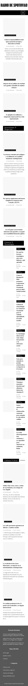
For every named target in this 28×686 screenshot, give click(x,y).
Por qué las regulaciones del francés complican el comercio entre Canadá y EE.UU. (14, 200)
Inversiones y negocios (10, 150)
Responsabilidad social (10, 35)
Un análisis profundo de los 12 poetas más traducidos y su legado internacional (13, 605)
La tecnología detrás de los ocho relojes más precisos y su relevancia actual (20, 339)
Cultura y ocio (8, 481)
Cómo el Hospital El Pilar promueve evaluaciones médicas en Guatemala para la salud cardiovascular (20, 283)
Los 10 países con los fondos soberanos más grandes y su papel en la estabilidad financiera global (14, 231)
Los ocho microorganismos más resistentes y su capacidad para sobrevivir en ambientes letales (21, 440)
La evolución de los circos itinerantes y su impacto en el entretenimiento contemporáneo (12, 565)
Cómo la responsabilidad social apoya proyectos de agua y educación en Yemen (14, 41)
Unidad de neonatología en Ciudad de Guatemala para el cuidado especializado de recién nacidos (20, 312)
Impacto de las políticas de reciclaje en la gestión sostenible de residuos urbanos (14, 85)
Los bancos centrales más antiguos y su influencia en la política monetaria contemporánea (14, 156)
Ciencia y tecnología (19, 249)
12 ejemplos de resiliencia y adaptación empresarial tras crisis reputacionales (14, 117)
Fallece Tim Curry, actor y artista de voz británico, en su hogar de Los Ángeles (13, 487)
